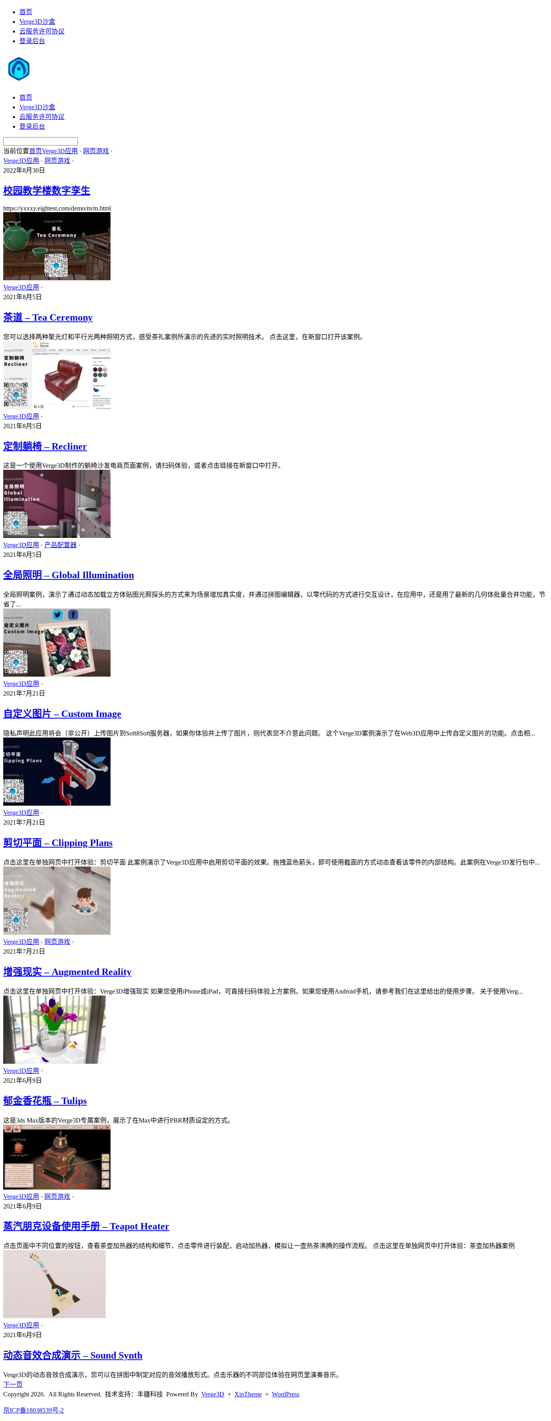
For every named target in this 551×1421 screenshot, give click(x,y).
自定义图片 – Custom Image (62, 713)
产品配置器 (60, 545)
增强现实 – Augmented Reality (67, 972)
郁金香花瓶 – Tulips (45, 1101)
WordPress (285, 1394)
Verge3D (212, 1394)
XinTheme (248, 1394)
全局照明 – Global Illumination (68, 575)
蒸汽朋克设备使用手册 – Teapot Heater (86, 1226)
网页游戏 (96, 151)
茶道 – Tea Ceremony (48, 317)
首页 (25, 11)
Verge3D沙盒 (37, 21)
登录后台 (32, 41)
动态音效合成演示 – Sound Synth (72, 1355)
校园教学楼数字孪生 (46, 190)
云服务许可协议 (42, 31)
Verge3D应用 (60, 151)
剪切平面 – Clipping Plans (58, 843)
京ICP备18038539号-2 (33, 1410)
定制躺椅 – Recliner (45, 446)
